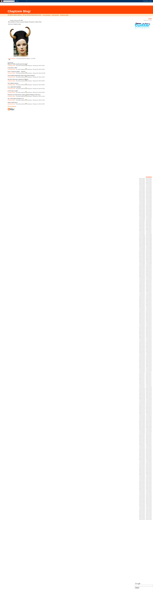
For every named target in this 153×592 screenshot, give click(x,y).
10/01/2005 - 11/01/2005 (145, 201)
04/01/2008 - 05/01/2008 (145, 239)
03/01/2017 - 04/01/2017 (145, 375)
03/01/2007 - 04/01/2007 (145, 223)
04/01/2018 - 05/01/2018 (145, 392)
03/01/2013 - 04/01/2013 (145, 314)
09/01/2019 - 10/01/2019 (145, 413)
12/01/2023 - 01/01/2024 (145, 478)
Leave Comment (11, 58)
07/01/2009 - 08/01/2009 (145, 258)
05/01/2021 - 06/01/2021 (145, 439)
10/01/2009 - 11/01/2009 (145, 262)
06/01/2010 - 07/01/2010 (145, 272)
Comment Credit (11, 65)
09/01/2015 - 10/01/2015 (145, 352)
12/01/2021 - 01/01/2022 (145, 448)
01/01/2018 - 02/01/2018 (145, 388)
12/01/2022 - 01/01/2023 (145, 463)
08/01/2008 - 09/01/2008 (145, 244)
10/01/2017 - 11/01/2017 (145, 384)
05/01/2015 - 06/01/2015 (145, 347)
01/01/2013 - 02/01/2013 (145, 312)
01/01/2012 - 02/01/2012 (145, 296)
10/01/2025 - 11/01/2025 (145, 506)
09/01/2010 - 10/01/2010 (145, 276)
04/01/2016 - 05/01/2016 (145, 361)
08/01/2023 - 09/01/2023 (145, 473)
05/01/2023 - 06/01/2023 (145, 469)
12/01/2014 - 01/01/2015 (145, 341)
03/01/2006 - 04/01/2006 (145, 207)
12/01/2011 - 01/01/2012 (145, 295)
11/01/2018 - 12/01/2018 (145, 401)
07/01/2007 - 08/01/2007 (145, 228)
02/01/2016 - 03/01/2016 (145, 359)
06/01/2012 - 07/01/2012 (145, 303)
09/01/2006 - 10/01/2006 (145, 215)
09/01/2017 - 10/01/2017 (145, 383)
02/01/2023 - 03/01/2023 (145, 466)
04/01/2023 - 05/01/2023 (145, 468)
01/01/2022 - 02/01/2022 (145, 449)
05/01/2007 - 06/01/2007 (145, 225)
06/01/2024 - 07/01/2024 (145, 486)
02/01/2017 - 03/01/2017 (145, 374)
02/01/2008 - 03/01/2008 (145, 237)
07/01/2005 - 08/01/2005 (145, 197)
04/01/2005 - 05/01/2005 (145, 193)
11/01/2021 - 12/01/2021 (145, 446)
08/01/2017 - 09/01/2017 (145, 382)
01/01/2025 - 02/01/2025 (145, 495)
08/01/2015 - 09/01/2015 (145, 351)
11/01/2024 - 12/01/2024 (145, 492)
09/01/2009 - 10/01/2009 (145, 261)
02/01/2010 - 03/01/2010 (145, 267)
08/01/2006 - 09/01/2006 (145, 214)
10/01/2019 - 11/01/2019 (145, 415)
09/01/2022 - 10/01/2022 (145, 459)
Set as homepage (47, 15)
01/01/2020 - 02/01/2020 (145, 418)
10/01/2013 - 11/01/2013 (145, 323)
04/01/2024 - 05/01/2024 (145, 483)
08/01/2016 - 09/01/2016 (145, 366)
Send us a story (148, 20)
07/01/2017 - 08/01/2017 (145, 380)
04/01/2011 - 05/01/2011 (145, 285)
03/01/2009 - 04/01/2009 (145, 253)
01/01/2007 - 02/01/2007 (145, 220)
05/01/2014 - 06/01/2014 (145, 332)
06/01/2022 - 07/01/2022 (145, 455)
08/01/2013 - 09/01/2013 (145, 321)
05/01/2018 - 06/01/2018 (145, 393)
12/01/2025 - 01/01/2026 (145, 509)
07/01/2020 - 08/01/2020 (145, 426)
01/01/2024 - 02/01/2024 (145, 480)
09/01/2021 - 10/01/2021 (145, 444)
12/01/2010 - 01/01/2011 (145, 280)
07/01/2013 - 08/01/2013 (145, 319)
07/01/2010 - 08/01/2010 (145, 274)
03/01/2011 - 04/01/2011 (145, 284)
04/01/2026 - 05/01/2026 (145, 514)
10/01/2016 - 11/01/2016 (145, 369)
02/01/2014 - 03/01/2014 (145, 328)
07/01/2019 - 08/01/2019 (145, 411)
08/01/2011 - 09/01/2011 (145, 290)
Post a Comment (12, 106)
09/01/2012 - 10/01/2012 (145, 307)
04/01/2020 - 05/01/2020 (145, 422)
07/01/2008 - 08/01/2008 (145, 243)
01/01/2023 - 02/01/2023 (145, 464)
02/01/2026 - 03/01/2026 (145, 511)
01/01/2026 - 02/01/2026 (145, 510)
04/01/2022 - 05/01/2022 (145, 453)
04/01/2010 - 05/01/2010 (145, 270)
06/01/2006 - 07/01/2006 (145, 211)
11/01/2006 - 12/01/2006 (145, 218)
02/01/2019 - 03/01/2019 (145, 405)
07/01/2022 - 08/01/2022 (145, 457)
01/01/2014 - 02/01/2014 (145, 327)
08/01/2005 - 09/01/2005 (145, 199)
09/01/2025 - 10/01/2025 (145, 505)
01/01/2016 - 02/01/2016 (145, 357)
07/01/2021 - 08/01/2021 (145, 441)
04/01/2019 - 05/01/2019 (145, 407)
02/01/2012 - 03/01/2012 (145, 298)
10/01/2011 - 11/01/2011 (145, 293)
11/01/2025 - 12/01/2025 (145, 507)
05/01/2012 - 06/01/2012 (145, 302)
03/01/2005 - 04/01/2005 (145, 192)
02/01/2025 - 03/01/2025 (145, 496)
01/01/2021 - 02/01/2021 (145, 434)
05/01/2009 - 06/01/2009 (145, 256)
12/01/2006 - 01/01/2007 (145, 219)
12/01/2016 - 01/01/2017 (145, 371)
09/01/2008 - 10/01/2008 (145, 246)
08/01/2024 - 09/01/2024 (145, 488)
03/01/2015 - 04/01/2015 (145, 345)
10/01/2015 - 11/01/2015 (145, 354)
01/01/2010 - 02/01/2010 (145, 266)
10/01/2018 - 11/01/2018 (145, 399)
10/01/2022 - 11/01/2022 (145, 460)
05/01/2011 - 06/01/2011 (145, 286)
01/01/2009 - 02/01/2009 (145, 251)
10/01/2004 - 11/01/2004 (145, 186)
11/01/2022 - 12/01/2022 (145, 462)
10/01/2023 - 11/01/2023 (145, 476)
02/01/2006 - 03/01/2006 (145, 206)
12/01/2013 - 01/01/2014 (145, 326)
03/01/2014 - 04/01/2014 (145, 329)
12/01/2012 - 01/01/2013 (145, 310)
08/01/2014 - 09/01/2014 (145, 336)
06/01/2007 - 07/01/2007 (145, 227)
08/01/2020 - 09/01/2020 (145, 427)
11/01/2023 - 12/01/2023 (145, 477)
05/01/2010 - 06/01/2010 (145, 271)
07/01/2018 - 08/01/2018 (145, 396)
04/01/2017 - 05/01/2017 (145, 377)
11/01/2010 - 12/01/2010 (145, 279)
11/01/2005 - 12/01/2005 (145, 202)
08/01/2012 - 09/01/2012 (145, 305)
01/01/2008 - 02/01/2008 (145, 235)
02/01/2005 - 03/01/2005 (145, 191)
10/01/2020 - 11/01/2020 (145, 430)
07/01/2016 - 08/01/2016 (145, 365)
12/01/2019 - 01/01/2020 (145, 417)
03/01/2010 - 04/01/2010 (145, 268)
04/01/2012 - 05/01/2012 (145, 300)
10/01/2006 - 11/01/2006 (145, 216)
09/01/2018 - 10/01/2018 (145, 398)
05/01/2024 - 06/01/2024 (145, 485)
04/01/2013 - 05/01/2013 (145, 316)
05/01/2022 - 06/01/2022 (145, 454)
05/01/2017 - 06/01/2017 (145, 378)
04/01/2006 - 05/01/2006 (145, 209)
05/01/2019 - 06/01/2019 (145, 408)
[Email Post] (9, 59)
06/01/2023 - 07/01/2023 (145, 471)
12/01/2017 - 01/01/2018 (145, 387)
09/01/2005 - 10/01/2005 (145, 200)
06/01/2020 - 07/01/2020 (145, 425)
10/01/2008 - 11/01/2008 (145, 247)
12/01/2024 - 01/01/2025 (145, 493)
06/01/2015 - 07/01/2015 (145, 349)
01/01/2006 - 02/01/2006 (145, 205)
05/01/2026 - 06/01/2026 (145, 515)
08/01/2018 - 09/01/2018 (145, 397)
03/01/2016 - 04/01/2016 (145, 360)
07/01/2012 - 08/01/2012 (145, 304)
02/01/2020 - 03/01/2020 (145, 420)
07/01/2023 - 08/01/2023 (145, 472)
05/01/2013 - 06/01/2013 (145, 317)
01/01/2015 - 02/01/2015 (145, 342)
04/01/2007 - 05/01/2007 (145, 224)
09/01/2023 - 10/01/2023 (145, 474)
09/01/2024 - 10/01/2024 (145, 490)
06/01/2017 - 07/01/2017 (145, 379)
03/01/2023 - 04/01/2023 (145, 467)
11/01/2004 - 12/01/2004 (145, 187)
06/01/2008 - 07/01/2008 (145, 242)
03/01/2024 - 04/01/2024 (145, 482)
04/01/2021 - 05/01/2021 (145, 438)
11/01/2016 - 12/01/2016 (145, 370)
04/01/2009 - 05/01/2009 (145, 254)
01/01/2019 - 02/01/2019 (145, 403)
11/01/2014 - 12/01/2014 (145, 340)
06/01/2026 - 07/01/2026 (145, 516)
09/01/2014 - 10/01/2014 (145, 337)
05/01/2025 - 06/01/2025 (145, 500)
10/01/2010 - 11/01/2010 (145, 277)
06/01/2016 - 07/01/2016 (145, 364)
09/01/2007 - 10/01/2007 (145, 230)
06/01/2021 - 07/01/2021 (145, 440)
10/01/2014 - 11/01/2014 (145, 338)
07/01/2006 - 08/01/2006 (145, 213)
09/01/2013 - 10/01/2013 (145, 322)
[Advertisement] (55, 10)
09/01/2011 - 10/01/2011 (145, 291)
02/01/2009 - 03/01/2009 (145, 252)
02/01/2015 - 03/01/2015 (145, 343)
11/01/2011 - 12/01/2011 (145, 294)
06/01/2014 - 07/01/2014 (145, 333)
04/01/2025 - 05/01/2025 (145, 499)
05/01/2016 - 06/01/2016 (145, 363)
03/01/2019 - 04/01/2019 (145, 406)
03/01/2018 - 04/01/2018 (145, 391)
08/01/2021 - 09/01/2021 (145, 443)
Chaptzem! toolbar (64, 15)
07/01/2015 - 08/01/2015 (145, 350)
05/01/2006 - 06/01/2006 (145, 210)
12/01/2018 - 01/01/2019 (145, 402)
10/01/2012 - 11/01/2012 (145, 308)
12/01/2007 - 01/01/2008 (145, 234)
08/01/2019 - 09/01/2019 (145, 412)
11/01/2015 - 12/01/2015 (145, 355)
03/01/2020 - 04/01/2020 (145, 421)
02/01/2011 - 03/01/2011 (145, 282)
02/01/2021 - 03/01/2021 (145, 435)
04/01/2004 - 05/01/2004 (145, 178)
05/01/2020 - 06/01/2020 (145, 424)
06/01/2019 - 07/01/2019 (145, 410)
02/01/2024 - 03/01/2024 (145, 481)
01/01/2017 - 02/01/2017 (145, 373)
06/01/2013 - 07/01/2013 (145, 318)
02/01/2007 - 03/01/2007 (145, 221)
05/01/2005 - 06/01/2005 (145, 195)
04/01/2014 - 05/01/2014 (145, 331)
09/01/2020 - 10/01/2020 (145, 429)
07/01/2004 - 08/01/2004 (145, 182)
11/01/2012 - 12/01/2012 (145, 309)
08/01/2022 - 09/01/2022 (145, 458)
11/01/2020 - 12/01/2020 (145, 431)
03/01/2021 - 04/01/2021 (145, 436)
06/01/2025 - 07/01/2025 (145, 501)
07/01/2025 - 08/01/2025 (145, 502)
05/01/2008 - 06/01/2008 (145, 240)
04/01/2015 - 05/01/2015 (145, 346)
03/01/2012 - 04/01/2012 (145, 299)
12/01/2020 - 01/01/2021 (145, 432)
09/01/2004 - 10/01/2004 (145, 185)
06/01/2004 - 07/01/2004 (145, 181)
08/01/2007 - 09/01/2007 (145, 229)
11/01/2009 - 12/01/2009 (145, 263)
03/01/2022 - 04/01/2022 (145, 452)
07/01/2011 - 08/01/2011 (145, 289)
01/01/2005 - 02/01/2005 (145, 190)
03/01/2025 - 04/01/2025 (145, 497)
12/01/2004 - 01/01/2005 (145, 188)
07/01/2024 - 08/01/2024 (145, 487)
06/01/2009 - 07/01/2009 (145, 257)
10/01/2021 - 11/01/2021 (145, 445)
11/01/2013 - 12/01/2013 (145, 324)
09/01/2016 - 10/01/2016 (145, 368)
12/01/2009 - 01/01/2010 (145, 265)
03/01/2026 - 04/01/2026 (145, 513)
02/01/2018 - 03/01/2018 (145, 389)
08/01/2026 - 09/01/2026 (145, 519)
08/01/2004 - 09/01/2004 (145, 183)
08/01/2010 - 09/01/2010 (145, 275)
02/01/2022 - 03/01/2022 (145, 450)
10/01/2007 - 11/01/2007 (145, 232)
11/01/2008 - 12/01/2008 (145, 248)
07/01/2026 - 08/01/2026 (145, 518)
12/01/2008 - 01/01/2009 (145, 249)
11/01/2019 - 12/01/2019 (145, 416)
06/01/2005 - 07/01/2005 (145, 196)
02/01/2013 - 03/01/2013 (145, 313)
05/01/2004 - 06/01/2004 (145, 179)
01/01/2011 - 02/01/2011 (145, 281)
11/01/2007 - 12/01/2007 (145, 233)
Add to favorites (55, 15)
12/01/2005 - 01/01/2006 (145, 204)
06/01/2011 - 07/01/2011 (145, 288)
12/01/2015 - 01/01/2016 (145, 356)
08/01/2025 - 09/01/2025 (145, 504)
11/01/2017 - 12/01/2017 (145, 385)
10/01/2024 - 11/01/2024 (145, 491)
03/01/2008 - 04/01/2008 (145, 238)
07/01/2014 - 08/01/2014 (145, 335)
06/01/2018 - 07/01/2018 (145, 394)
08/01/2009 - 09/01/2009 (145, 260)
